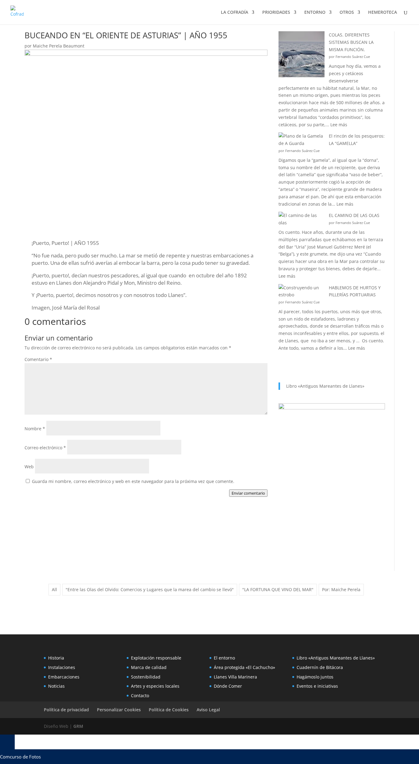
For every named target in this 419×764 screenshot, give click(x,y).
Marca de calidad (149, 667)
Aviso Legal (208, 710)
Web (29, 466)
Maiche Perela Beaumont (58, 46)
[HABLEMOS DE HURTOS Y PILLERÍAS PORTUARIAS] (302, 291)
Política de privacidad (66, 710)
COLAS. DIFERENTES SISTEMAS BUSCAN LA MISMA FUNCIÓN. (351, 42)
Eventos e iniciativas (317, 686)
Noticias (56, 686)
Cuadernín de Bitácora (320, 667)
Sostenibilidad (145, 677)
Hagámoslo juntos (315, 677)
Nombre (35, 428)
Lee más (338, 124)
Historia (56, 658)
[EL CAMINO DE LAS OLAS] (302, 219)
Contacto (140, 695)
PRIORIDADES (276, 12)
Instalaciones (61, 667)
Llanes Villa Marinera (235, 677)
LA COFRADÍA (234, 12)
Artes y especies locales (155, 686)
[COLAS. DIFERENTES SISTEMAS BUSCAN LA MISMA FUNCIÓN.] (302, 55)
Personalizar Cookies (119, 710)
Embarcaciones (63, 677)
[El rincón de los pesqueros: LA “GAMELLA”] (302, 139)
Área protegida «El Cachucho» (244, 667)
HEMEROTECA (382, 12)
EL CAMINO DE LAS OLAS (354, 215)
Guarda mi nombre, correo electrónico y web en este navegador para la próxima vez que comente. (133, 481)
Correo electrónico (45, 447)
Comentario (38, 359)
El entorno (224, 658)
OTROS (347, 12)
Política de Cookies (169, 710)
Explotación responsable (156, 658)
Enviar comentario (248, 493)
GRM (78, 726)
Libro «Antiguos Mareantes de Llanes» (325, 386)
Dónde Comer (228, 686)
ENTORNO (314, 12)
